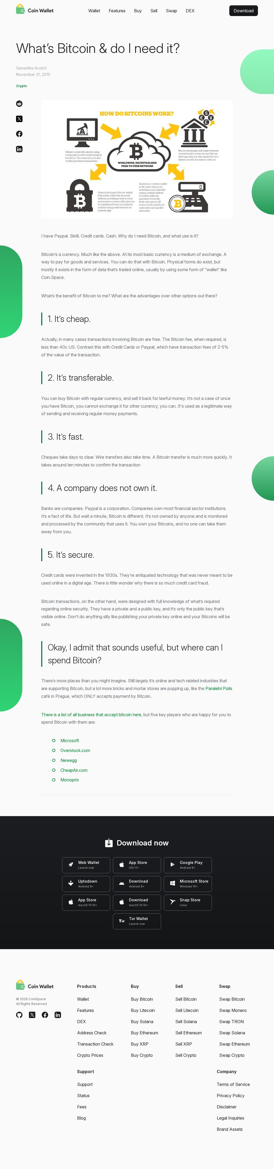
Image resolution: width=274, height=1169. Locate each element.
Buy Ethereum (144, 1032)
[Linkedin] (58, 1015)
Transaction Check (95, 1044)
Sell (153, 10)
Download (244, 10)
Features (117, 10)
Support (85, 1084)
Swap (171, 10)
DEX (190, 10)
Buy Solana (142, 1021)
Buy (138, 10)
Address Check (91, 1032)
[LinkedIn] (19, 150)
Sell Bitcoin (186, 999)
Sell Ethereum (188, 1032)
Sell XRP (183, 1044)
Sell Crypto (185, 1055)
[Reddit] (19, 104)
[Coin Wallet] (35, 9)
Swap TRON (231, 1021)
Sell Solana (186, 1021)
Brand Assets (230, 1129)
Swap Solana (232, 1032)
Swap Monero (233, 1010)
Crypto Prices (90, 1055)
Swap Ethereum (234, 1044)
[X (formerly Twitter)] (19, 120)
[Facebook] (19, 135)
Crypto (21, 86)
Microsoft (69, 740)
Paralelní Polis (219, 688)
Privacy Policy (231, 1095)
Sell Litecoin (187, 1010)
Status (83, 1095)
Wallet (94, 10)
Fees (81, 1106)
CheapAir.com (73, 770)
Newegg (68, 760)
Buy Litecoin (143, 1010)
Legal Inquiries (230, 1118)
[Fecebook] (45, 1015)
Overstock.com (75, 750)
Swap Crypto (232, 1055)
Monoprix (69, 779)
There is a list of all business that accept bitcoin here (91, 714)
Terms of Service (233, 1084)
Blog (81, 1118)
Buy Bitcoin (142, 999)
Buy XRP (140, 1044)
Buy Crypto (142, 1055)
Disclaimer (227, 1106)
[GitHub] (19, 1015)
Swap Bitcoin (232, 999)
